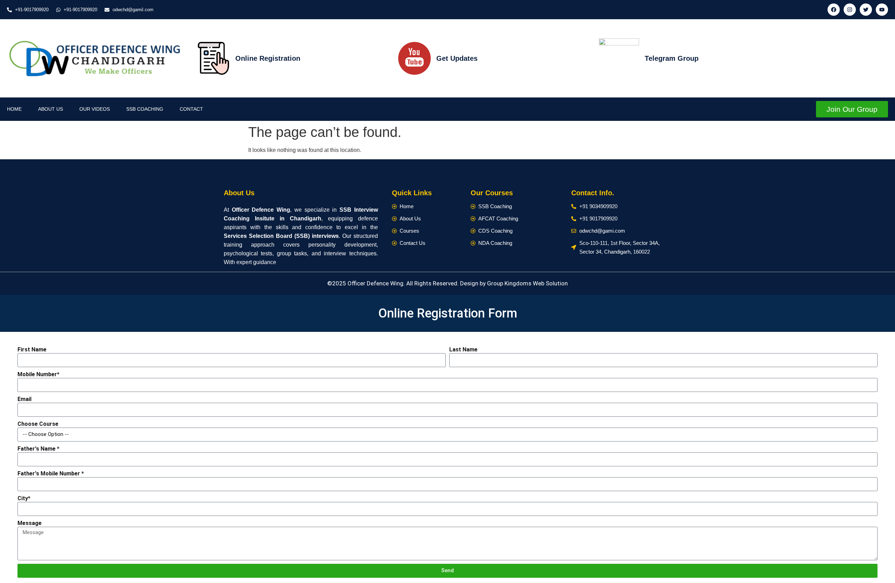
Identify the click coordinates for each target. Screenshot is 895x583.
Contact (191, 109)
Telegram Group (672, 58)
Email (24, 399)
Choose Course (37, 424)
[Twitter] (866, 9)
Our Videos (94, 109)
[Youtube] (882, 9)
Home (14, 109)
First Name (31, 349)
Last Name (463, 349)
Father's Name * (38, 448)
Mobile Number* (38, 374)
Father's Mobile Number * (50, 473)
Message (29, 523)
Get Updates (457, 58)
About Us (50, 109)
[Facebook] (834, 9)
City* (23, 498)
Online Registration (267, 58)
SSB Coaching (144, 109)
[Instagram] (850, 9)
